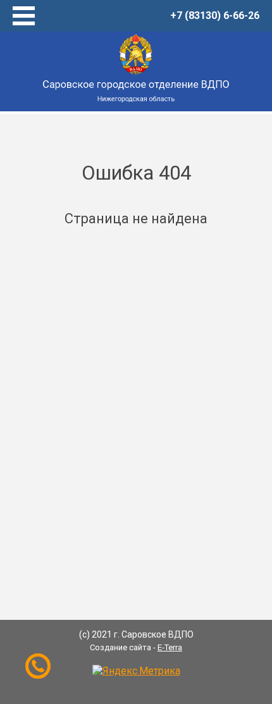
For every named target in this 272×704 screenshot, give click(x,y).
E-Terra (170, 647)
